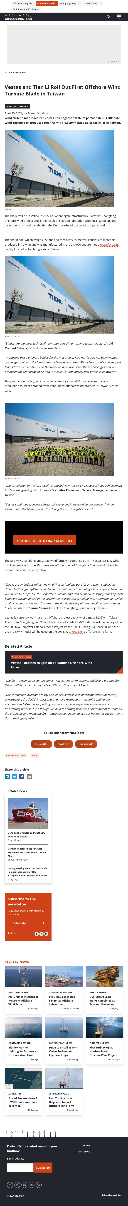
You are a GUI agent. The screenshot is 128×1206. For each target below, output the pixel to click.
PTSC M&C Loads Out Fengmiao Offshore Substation (62, 1000)
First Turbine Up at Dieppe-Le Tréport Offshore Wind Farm (61, 1102)
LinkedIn (41, 744)
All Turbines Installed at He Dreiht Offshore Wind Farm (23, 1000)
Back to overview (17, 72)
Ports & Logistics (17, 106)
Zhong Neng (77, 631)
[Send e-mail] (31, 1185)
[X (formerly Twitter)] (41, 934)
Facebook (86, 744)
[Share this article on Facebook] (21, 776)
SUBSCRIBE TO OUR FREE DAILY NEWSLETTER (44, 541)
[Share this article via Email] (29, 776)
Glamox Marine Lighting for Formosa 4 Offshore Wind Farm (22, 1051)
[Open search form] (108, 17)
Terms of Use (84, 1151)
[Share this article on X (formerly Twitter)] (14, 776)
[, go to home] (18, 17)
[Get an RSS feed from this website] (39, 1185)
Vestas (35, 756)
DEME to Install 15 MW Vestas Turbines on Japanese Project (63, 1051)
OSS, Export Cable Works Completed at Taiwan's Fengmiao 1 (103, 1000)
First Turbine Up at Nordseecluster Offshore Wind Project (103, 1051)
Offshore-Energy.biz (22, 3)
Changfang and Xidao (15, 756)
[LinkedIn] (46, 934)
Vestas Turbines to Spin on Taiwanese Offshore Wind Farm (51, 665)
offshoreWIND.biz (46, 3)
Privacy (86, 1145)
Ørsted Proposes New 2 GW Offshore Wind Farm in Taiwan (23, 1102)
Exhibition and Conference (26, 9)
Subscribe (19, 923)
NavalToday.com (93, 3)
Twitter (63, 744)
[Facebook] (36, 934)
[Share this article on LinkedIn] (7, 776)
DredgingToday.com (70, 3)
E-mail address (15, 1158)
